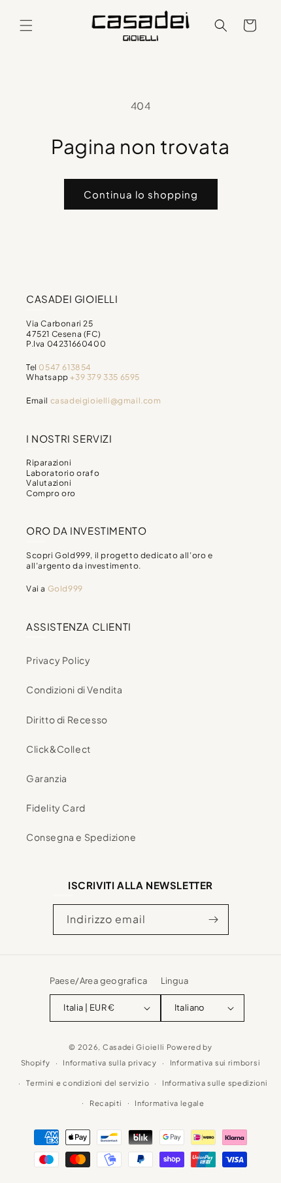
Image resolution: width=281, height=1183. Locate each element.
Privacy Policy (58, 660)
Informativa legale (170, 1103)
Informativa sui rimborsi (215, 1062)
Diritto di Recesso (67, 719)
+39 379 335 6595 (105, 377)
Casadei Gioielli (134, 1047)
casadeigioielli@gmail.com (105, 400)
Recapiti (106, 1103)
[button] (26, 25)
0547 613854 (65, 367)
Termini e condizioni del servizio (87, 1083)
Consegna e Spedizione (81, 837)
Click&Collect (58, 749)
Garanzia (46, 778)
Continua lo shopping (141, 194)
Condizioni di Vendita (74, 689)
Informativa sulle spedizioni (215, 1083)
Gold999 (65, 588)
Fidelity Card (56, 807)
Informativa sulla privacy (110, 1062)
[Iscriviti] (213, 919)
